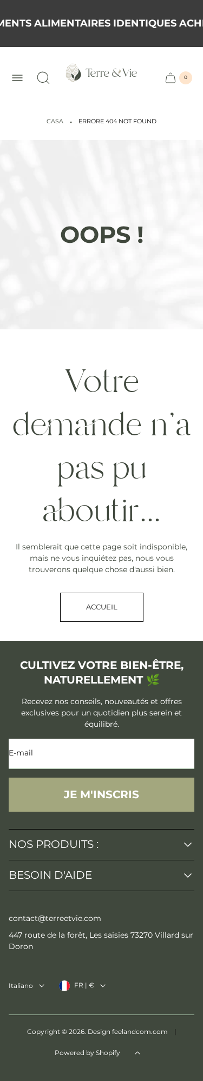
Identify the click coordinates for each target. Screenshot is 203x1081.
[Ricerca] (43, 78)
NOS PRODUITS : (54, 844)
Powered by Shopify (87, 1053)
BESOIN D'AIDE (50, 875)
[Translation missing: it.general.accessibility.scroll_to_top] (137, 1053)
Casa (55, 121)
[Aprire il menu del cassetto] (17, 78)
